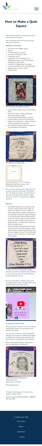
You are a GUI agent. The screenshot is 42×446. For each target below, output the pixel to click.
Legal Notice (21, 432)
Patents (21, 426)
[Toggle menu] (36, 9)
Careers (21, 437)
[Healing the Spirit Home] (12, 6)
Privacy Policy (21, 421)
